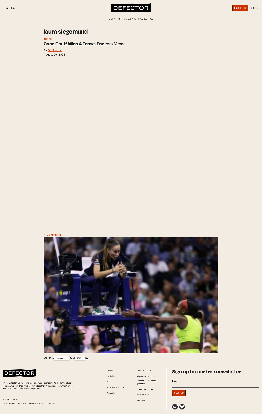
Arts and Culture (127, 19)
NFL (108, 381)
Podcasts (111, 393)
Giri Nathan (55, 50)
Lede (24, 403)
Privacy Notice (36, 403)
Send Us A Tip (144, 370)
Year (72, 357)
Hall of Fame (143, 395)
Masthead (141, 400)
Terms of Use (51, 403)
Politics (142, 19)
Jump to (49, 357)
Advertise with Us (146, 376)
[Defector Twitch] (175, 406)
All (151, 19)
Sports (112, 19)
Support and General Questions (147, 382)
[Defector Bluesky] (182, 406)
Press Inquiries (145, 389)
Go (87, 358)
